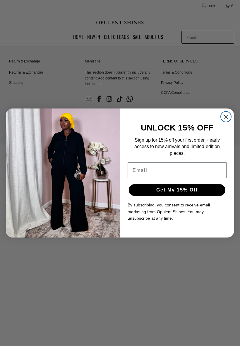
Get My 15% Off (177, 189)
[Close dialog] (226, 116)
